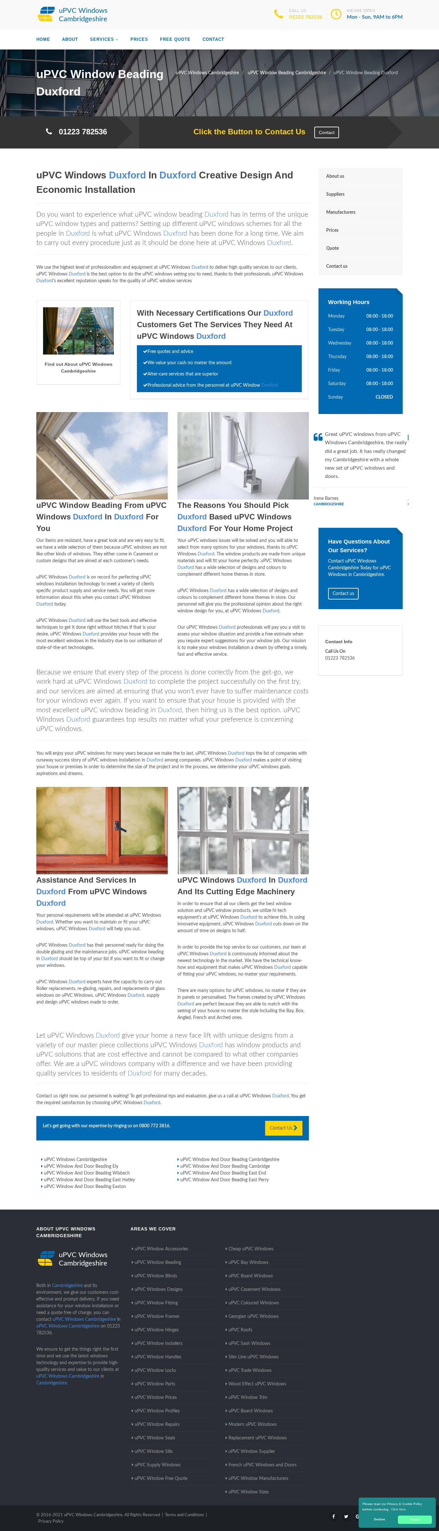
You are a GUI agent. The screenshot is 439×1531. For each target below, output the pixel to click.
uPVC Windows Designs (159, 1289)
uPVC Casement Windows (254, 1289)
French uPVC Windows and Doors (262, 1465)
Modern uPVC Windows (252, 1424)
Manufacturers (340, 212)
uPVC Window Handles (158, 1357)
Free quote (175, 39)
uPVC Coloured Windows (253, 1303)
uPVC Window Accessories (161, 1249)
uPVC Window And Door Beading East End (223, 1173)
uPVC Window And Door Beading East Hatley (89, 1180)
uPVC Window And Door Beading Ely (81, 1166)
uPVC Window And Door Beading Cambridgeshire (229, 1159)
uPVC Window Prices (156, 1397)
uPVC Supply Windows (158, 1465)
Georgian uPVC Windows (253, 1316)
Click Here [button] (398, 1509)
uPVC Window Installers (159, 1343)
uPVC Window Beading (158, 1262)
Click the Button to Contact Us (246, 131)
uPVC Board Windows (250, 1276)
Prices (139, 39)
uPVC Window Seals (155, 1438)
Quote (332, 248)
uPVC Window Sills (154, 1451)
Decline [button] (379, 1519)
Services (102, 39)
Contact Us (281, 1128)
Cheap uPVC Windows (250, 1249)
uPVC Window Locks (155, 1370)
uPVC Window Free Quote (161, 1478)
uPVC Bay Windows (248, 1262)
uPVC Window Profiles (157, 1411)
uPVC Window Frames (157, 1316)
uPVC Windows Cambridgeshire (75, 1159)
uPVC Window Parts (155, 1384)
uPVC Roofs (240, 1330)
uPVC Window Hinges (157, 1330)
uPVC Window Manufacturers (258, 1478)
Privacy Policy (51, 1521)
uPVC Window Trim (247, 1397)
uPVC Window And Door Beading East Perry (224, 1180)
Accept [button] (415, 1519)
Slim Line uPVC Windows (253, 1357)
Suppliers (335, 194)
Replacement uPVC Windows (257, 1438)
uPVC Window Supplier (251, 1451)
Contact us (336, 266)
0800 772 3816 (154, 1126)
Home (43, 39)
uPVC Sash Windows (249, 1343)
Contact (213, 39)
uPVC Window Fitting (156, 1303)
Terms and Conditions (184, 1515)
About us (335, 176)
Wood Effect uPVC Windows (257, 1384)
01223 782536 (305, 17)
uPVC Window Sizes (248, 1492)
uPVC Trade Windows (250, 1370)
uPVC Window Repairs (157, 1424)
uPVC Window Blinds (156, 1276)
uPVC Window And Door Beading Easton (85, 1186)
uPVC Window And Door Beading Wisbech (87, 1173)
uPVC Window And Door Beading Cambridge (225, 1166)
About (70, 39)
